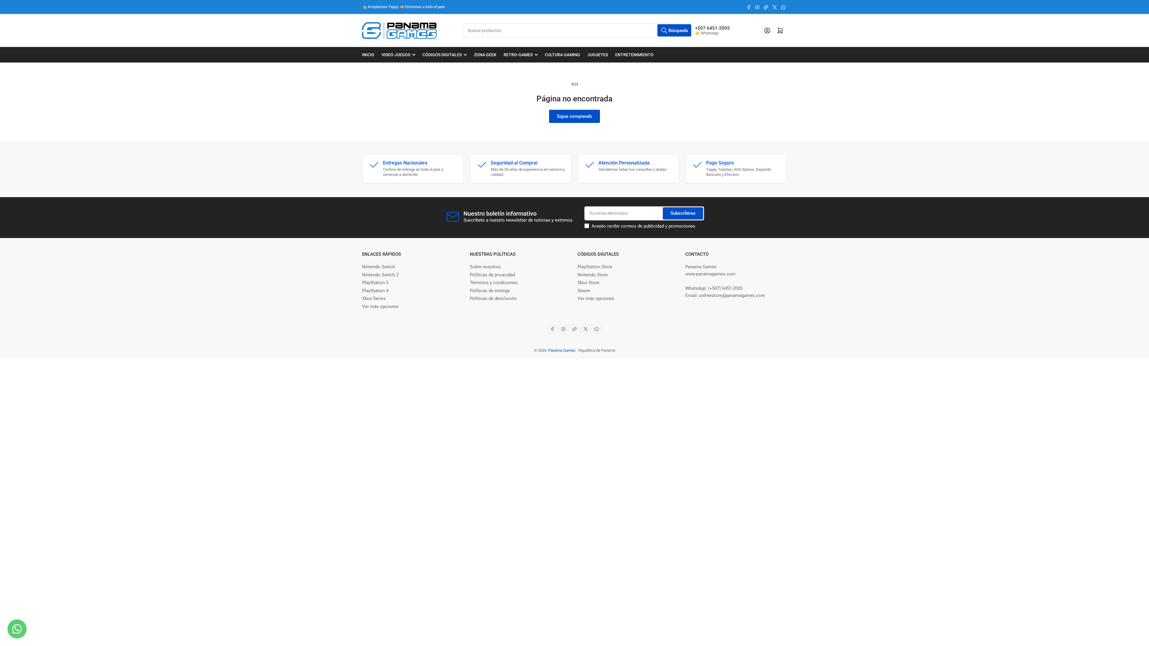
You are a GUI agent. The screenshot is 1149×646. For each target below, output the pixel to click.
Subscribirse (683, 213)
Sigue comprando (574, 116)
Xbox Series (374, 298)
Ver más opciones (380, 306)
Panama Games (561, 350)
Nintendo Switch (378, 266)
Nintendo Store (592, 275)
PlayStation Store (594, 266)
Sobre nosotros (485, 266)
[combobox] (577, 30)
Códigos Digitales (442, 54)
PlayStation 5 (375, 282)
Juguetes (597, 54)
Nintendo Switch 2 (380, 275)
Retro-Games (518, 54)
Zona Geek (485, 54)
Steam (583, 290)
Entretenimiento (634, 54)
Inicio (368, 54)
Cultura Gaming (562, 54)
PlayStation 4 (375, 290)
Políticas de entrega (490, 290)
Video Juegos (396, 54)
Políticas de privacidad (492, 275)
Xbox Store (588, 282)
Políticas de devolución (493, 298)
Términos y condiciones (494, 282)
